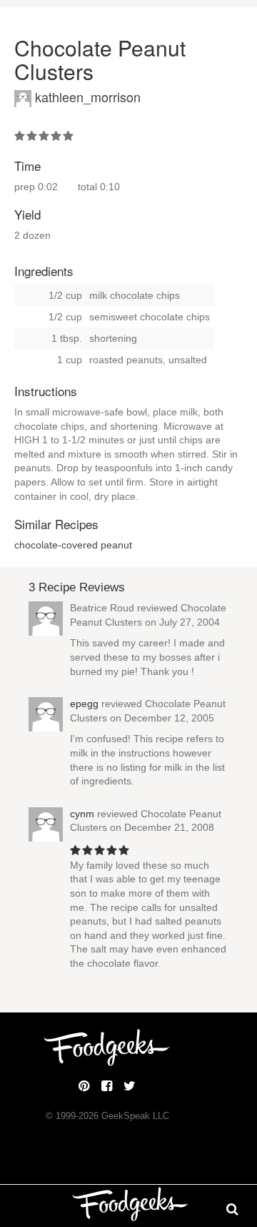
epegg (84, 703)
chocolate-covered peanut (73, 545)
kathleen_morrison (88, 96)
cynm (82, 813)
